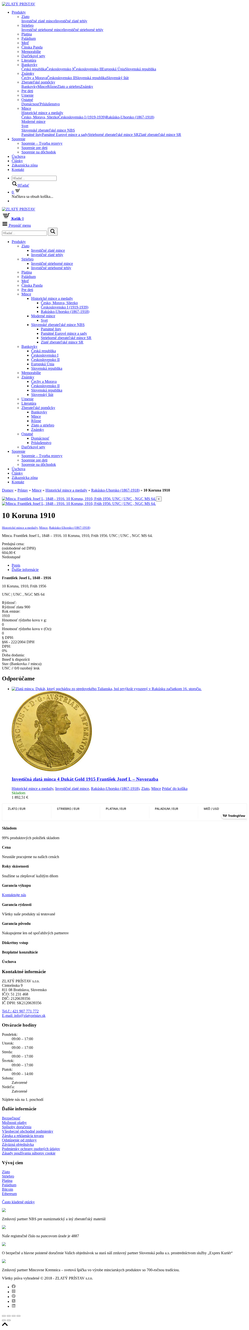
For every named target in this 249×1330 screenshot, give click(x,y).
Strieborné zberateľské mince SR (113, 135)
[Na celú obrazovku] (14, 1316)
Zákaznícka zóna (25, 165)
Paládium (28, 38)
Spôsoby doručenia (16, 1127)
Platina (26, 34)
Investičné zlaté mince (38, 21)
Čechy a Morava (34, 78)
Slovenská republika (140, 69)
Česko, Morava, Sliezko (39, 117)
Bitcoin (7, 1189)
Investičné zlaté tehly (71, 21)
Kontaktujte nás (14, 895)
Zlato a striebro (68, 86)
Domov (8, 490)
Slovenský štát (118, 78)
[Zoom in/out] (18, 1316)
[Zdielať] (9, 1316)
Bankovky (29, 65)
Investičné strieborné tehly (83, 30)
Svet (24, 126)
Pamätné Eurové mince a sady (65, 135)
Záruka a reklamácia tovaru (23, 1136)
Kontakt (18, 169)
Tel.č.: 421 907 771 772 (20, 1011)
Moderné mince (33, 121)
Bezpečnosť (11, 1118)
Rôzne (52, 86)
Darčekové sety (33, 56)
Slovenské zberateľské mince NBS (48, 130)
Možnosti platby (14, 1123)
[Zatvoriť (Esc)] (4, 1316)
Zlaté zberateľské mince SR (160, 135)
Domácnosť (30, 104)
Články (17, 161)
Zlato (25, 17)
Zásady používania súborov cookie (28, 1153)
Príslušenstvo (50, 104)
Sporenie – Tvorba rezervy (41, 143)
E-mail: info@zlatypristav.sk (23, 1015)
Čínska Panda (32, 47)
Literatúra (28, 60)
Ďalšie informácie (25, 570)
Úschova (18, 156)
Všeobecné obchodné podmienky (27, 1131)
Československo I (59, 69)
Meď (25, 43)
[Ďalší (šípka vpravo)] (9, 1320)
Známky (27, 73)
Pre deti (27, 91)
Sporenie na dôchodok (38, 152)
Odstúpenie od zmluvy (19, 1140)
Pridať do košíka (174, 788)
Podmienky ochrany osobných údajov (31, 1149)
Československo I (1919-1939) (82, 117)
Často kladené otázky (18, 1202)
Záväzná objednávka (18, 1144)
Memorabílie (31, 52)
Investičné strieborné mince (42, 30)
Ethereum (9, 1194)
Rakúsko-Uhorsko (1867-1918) (130, 117)
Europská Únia (113, 69)
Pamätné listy (31, 135)
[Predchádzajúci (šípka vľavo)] (4, 1320)
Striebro (27, 25)
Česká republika (33, 69)
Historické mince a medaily (42, 113)
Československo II (87, 69)
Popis (16, 565)
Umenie (27, 95)
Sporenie (18, 139)
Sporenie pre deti (34, 148)
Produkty (19, 12)
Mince (42, 86)
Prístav (23, 490)
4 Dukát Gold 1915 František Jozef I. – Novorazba (85, 779)
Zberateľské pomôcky (38, 82)
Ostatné (27, 100)
